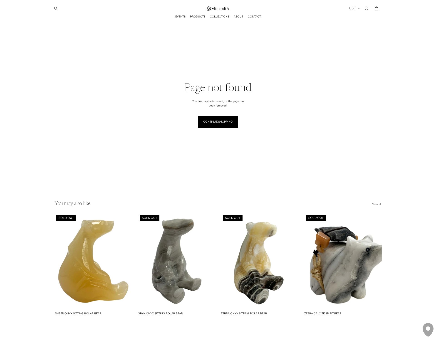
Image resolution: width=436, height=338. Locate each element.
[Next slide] (125, 261)
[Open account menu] (367, 8)
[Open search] (56, 8)
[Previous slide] (61, 261)
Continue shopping (218, 121)
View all (377, 204)
